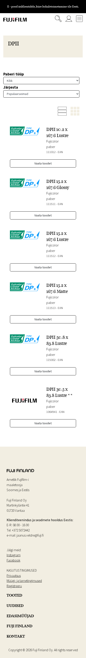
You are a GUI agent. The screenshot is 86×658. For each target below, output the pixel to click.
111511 (51, 204)
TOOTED (14, 595)
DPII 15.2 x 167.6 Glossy (57, 184)
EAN (60, 152)
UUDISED (15, 605)
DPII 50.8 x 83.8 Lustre (57, 340)
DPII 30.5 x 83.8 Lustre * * (59, 392)
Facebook (13, 560)
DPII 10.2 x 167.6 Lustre (57, 132)
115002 (51, 360)
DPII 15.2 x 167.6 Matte (57, 288)
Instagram (14, 555)
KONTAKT (16, 636)
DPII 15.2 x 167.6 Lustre (57, 236)
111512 (51, 256)
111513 (51, 308)
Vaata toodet (43, 163)
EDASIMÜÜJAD (20, 616)
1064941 (51, 412)
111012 (51, 152)
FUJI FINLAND (19, 626)
